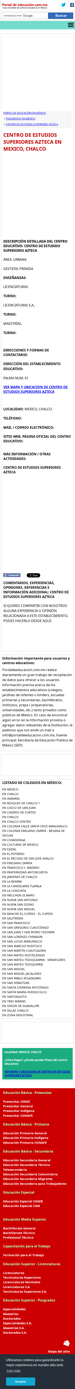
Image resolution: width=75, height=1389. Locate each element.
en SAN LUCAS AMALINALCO (22, 941)
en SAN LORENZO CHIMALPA (22, 937)
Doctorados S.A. (15, 1332)
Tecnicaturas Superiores (22, 1277)
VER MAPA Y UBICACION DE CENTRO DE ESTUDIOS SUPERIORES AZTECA (35, 389)
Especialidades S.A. (17, 1323)
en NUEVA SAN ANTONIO (20, 900)
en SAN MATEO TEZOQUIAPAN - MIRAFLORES (33, 960)
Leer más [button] (13, 1370)
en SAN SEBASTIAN (15, 983)
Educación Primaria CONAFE (25, 1142)
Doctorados (12, 1318)
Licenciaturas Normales (21, 1282)
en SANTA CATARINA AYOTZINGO (25, 987)
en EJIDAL (9, 849)
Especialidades (14, 1309)
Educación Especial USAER (23, 1201)
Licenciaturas (13, 1273)
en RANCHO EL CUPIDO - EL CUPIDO (27, 914)
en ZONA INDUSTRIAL (17, 1015)
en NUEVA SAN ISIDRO (18, 904)
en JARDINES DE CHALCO (19, 877)
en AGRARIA (11, 798)
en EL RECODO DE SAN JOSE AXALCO (28, 858)
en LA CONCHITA (14, 891)
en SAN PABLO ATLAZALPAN (21, 978)
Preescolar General (18, 1106)
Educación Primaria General (25, 1133)
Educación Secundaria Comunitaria (30, 1174)
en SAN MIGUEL (13, 969)
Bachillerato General (19, 1228)
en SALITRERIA (12, 918)
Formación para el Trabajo (23, 1255)
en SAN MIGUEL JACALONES (21, 974)
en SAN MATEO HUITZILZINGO (23, 955)
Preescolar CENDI (16, 1101)
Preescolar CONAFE (18, 1115)
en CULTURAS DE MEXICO (20, 845)
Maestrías (10, 1314)
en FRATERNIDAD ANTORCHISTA (25, 872)
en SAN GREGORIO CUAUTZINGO (25, 927)
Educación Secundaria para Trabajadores (34, 1183)
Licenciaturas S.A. (16, 1287)
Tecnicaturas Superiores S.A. (25, 1291)
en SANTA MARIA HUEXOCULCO (24, 992)
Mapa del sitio (59, 1351)
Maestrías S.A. (14, 1328)
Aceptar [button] (20, 1381)
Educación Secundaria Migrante (27, 1179)
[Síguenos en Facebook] (71, 5)
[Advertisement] (37, 73)
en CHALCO (10, 794)
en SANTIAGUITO (14, 997)
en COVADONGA (13, 840)
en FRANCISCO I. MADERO (20, 868)
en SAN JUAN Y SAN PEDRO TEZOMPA (28, 932)
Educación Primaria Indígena (25, 1138)
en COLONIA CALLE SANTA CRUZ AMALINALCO (34, 826)
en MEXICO (10, 789)
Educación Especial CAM (21, 1206)
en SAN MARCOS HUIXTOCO (22, 946)
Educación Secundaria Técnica (26, 1165)
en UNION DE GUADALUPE (20, 1006)
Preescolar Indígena (18, 1111)
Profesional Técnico (18, 1237)
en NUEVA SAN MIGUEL (18, 909)
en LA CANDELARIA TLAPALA (22, 886)
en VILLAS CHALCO (15, 1010)
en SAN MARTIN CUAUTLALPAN (24, 951)
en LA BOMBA (12, 881)
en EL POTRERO (13, 854)
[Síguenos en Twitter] (63, 5)
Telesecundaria (15, 1169)
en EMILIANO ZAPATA (17, 863)
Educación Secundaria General (27, 1160)
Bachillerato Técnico (19, 1233)
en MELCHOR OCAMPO (18, 895)
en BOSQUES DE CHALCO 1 (21, 803)
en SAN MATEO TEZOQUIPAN (22, 964)
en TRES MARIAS (14, 1001)
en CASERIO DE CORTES (19, 812)
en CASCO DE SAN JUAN (19, 808)
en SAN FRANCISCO (16, 923)
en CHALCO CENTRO (16, 822)
